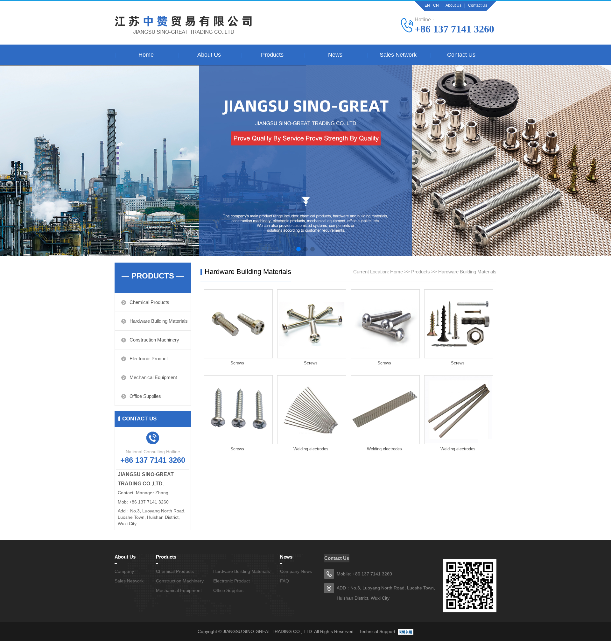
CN (436, 5)
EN (427, 5)
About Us (453, 5)
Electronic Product (149, 358)
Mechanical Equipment (153, 377)
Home (146, 55)
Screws (237, 363)
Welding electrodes (310, 449)
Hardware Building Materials (159, 321)
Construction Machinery (154, 339)
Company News (296, 571)
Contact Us (477, 5)
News (335, 55)
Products (272, 55)
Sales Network (398, 55)
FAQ (284, 580)
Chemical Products (149, 302)
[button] (298, 249)
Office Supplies (145, 396)
